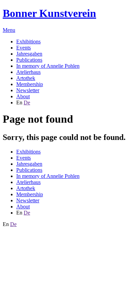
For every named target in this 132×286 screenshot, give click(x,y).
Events (23, 47)
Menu (9, 30)
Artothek (25, 78)
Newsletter (27, 90)
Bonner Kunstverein (49, 13)
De (27, 102)
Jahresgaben (29, 54)
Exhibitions (28, 41)
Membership (29, 84)
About (23, 96)
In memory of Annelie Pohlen (48, 66)
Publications (29, 60)
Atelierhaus (28, 72)
